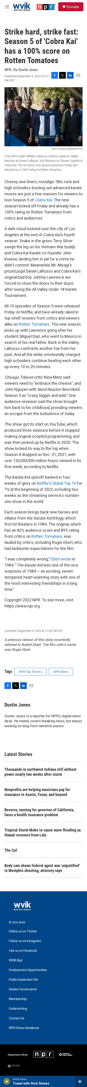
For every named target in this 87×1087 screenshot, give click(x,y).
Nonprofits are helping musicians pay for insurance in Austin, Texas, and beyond (37, 792)
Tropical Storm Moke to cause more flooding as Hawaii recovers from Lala (42, 832)
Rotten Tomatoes (34, 324)
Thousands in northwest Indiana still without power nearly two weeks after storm (40, 772)
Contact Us (16, 1018)
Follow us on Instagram (25, 941)
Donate (72, 7)
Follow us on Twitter (23, 931)
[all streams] (81, 1081)
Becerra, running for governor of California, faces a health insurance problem (39, 812)
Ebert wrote (61, 559)
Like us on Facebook (23, 950)
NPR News (61, 672)
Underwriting (18, 1008)
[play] (7, 1081)
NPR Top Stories (30, 672)
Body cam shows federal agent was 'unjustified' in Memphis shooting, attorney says (42, 868)
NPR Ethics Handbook (24, 1028)
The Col (10, 850)
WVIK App (16, 960)
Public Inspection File (23, 979)
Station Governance (23, 989)
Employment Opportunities (28, 970)
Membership (18, 999)
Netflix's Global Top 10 (56, 483)
